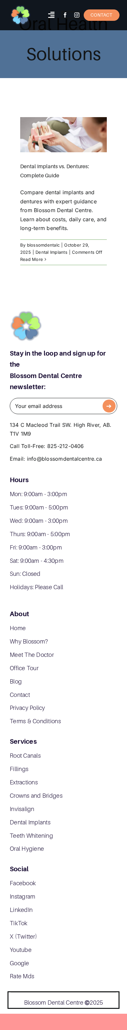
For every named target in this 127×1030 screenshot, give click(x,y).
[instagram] (76, 15)
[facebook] (65, 15)
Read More (31, 259)
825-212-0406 (65, 446)
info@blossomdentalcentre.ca (64, 458)
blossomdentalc (43, 245)
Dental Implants (51, 252)
